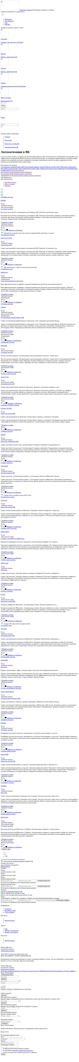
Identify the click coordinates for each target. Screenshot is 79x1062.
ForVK (3, 594)
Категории (8, 19)
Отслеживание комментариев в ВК (12, 317)
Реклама (7, 24)
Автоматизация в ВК (11, 147)
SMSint (3, 434)
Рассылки (4, 570)
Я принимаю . (18, 1050)
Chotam (3, 307)
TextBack (4, 786)
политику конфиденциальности (22, 1050)
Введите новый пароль (8, 1014)
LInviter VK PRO (6, 408)
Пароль (3, 1041)
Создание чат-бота (7, 209)
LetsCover (4, 500)
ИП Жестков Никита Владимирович (52, 971)
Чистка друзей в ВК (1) (53, 167)
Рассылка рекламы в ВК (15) (15, 168)
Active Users (5, 377)
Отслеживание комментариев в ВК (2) (13, 167)
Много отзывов (29, 175)
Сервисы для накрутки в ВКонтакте (12, 538)
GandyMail (4, 466)
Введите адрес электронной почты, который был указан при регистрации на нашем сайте (30, 999)
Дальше (4, 978)
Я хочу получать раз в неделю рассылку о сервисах (20, 1052)
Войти (3, 1054)
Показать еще (6, 849)
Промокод (28, 172)
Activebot (4, 629)
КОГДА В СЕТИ (6, 238)
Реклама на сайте (10, 910)
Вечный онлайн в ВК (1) (33, 168)
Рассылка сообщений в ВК (9, 441)
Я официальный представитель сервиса (16, 1048)
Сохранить (5, 1023)
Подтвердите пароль (7, 1044)
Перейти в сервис (7, 222)
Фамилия (4, 1039)
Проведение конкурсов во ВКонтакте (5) (54, 168)
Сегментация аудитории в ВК (10, 698)
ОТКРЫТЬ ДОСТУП (44, 880)
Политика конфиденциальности (11, 971)
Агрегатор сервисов (26, 10)
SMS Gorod (4, 563)
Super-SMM (4, 754)
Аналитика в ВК (6, 245)
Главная (7, 137)
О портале (8, 909)
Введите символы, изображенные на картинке (16, 989)
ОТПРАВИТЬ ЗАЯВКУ (62, 900)
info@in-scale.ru (10, 920)
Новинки (38, 175)
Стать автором (9, 912)
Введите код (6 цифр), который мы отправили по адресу (19, 1006)
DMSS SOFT (5, 532)
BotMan (3, 200)
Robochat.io (4, 817)
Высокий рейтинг (18, 175)
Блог (6, 23)
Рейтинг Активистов (11, 930)
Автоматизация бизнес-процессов (12, 281)
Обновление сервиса (7, 951)
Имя (2, 1037)
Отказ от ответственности (30, 971)
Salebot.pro (4, 272)
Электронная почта (7, 974)
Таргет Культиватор (7, 691)
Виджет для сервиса (11, 932)
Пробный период (19, 172)
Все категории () (18, 170)
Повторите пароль (7, 1019)
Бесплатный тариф (7, 172)
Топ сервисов (9, 21)
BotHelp (3, 723)
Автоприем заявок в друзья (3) (36, 167)
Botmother (4, 345)
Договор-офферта (70, 971)
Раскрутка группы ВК (12, 144)
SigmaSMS (4, 660)
